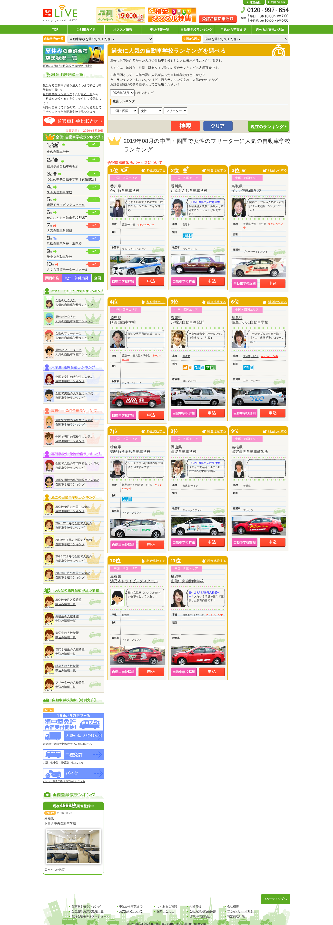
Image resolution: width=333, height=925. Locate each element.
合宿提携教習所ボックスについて (135, 163)
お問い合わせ (277, 2)
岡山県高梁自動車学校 (183, 449)
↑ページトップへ (276, 899)
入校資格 (195, 906)
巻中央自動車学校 (59, 257)
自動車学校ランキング (196, 29)
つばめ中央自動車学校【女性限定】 (72, 179)
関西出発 (52, 278)
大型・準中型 (258, 223)
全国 (97, 278)
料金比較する (156, 170)
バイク (255, 356)
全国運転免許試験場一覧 (87, 911)
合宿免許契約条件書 (202, 911)
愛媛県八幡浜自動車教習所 (187, 320)
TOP (55, 29)
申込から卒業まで (233, 29)
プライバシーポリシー (241, 911)
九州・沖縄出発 (76, 278)
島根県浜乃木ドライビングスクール (134, 578)
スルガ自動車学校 (59, 192)
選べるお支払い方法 (270, 29)
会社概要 (254, 2)
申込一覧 (87, 94)
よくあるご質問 (167, 906)
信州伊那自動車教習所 (62, 166)
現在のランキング (267, 126)
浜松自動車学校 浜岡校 (64, 243)
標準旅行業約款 (199, 916)
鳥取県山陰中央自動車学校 (187, 578)
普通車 (125, 224)
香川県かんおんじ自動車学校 (189, 188)
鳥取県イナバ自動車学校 (246, 188)
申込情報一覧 (159, 29)
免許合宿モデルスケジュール (90, 916)
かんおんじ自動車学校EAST (67, 218)
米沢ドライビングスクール (66, 205)
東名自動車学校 (58, 152)
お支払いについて (131, 911)
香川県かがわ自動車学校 (124, 188)
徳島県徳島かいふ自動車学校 (250, 320)
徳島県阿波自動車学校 (123, 320)
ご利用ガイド (86, 29)
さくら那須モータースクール (67, 269)
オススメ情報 (122, 29)
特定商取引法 (236, 916)
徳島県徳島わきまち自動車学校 (130, 449)
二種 (132, 224)
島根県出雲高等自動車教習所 (250, 449)
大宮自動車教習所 (59, 230)
